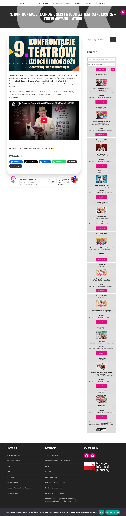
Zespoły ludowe (13, 482)
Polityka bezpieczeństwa (55, 482)
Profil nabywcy (51, 477)
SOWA (68, 3)
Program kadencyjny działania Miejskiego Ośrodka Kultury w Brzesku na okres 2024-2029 (62, 501)
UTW (9, 466)
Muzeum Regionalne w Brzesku (19, 488)
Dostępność (90, 3)
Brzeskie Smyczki (13, 455)
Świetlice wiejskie (13, 461)
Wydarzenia (57, 3)
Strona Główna (26, 3)
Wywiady (10, 477)
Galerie (77, 3)
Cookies (48, 472)
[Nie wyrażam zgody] (124, 512)
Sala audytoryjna (51, 455)
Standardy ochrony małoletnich (57, 461)
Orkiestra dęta (12, 493)
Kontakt (102, 3)
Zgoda (101, 512)
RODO (47, 466)
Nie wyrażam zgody (112, 512)
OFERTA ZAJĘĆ (43, 3)
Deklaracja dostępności (54, 488)
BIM (8, 472)
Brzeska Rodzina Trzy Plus (55, 493)
